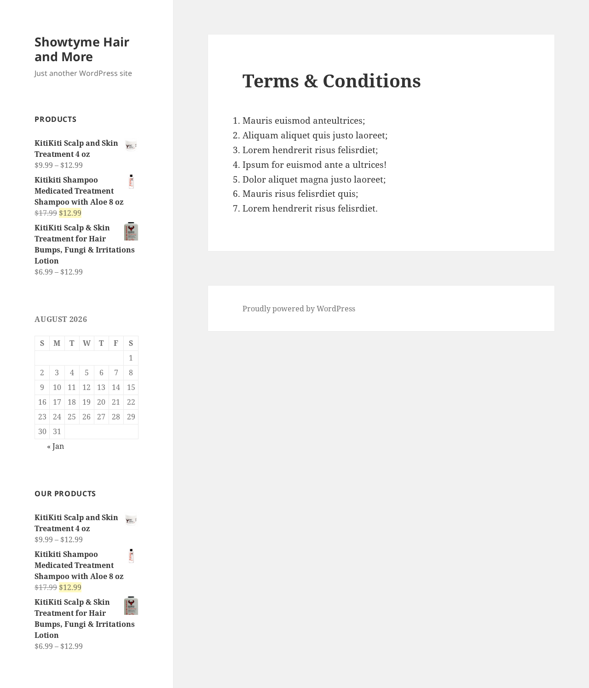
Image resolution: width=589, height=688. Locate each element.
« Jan (55, 446)
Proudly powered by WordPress (299, 309)
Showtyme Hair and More (82, 49)
